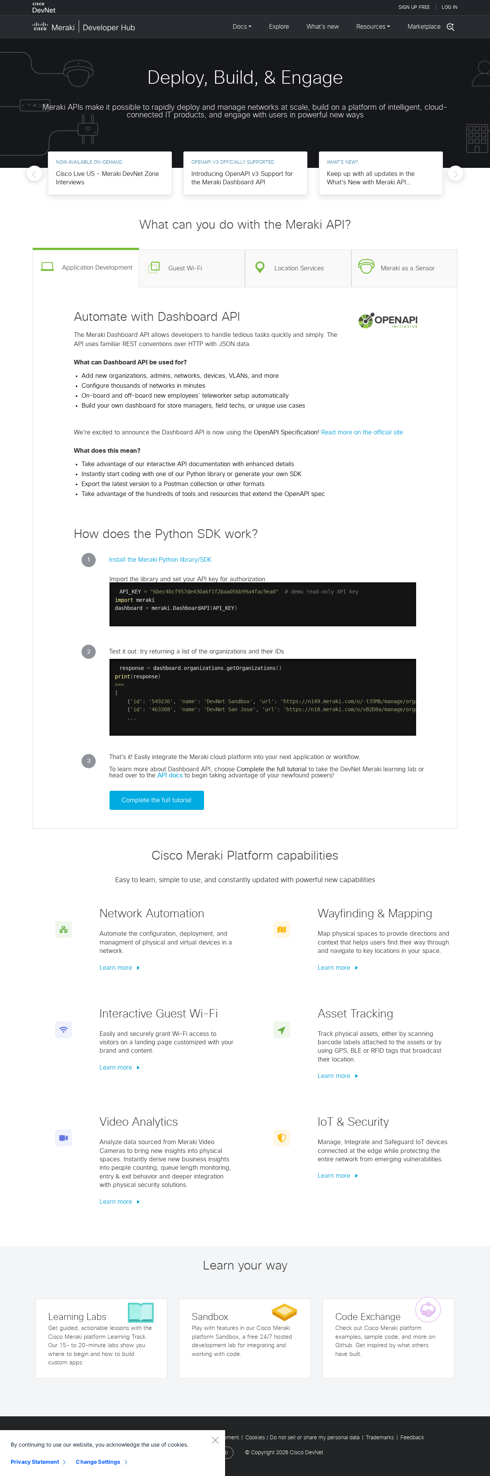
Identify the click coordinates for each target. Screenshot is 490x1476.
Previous (34, 175)
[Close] (215, 1440)
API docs (171, 775)
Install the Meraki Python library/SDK (160, 560)
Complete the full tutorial (156, 800)
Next (455, 175)
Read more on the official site (362, 432)
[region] (112, 1453)
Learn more (117, 968)
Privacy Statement (35, 1461)
